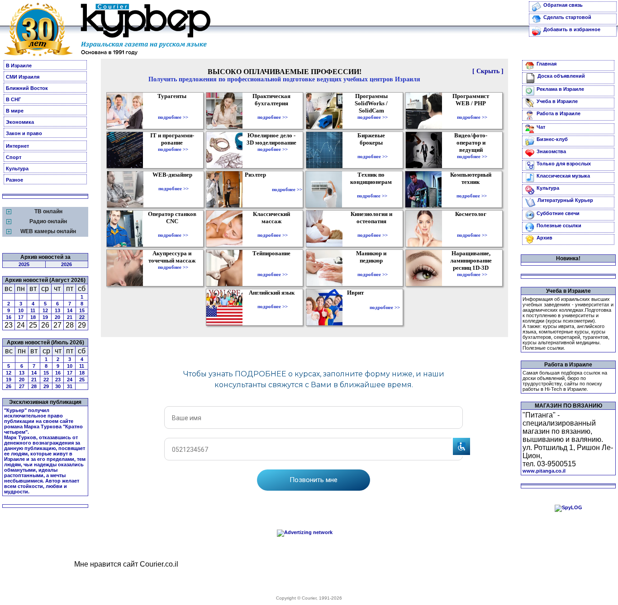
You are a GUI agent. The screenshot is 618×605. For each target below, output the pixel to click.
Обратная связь (563, 5)
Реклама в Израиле (560, 89)
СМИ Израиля (22, 77)
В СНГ (13, 99)
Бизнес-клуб (552, 139)
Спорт (13, 157)
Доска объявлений (561, 76)
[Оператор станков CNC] (173, 228)
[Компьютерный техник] (471, 189)
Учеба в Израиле (557, 101)
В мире (15, 110)
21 (69, 317)
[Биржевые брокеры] (372, 150)
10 (21, 310)
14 (69, 310)
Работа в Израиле (558, 113)
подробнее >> (173, 117)
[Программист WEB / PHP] (472, 110)
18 (33, 317)
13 (57, 310)
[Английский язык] (273, 300)
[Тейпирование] (272, 268)
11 (32, 310)
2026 (66, 264)
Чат (541, 127)
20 (57, 317)
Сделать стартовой (567, 17)
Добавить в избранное (571, 29)
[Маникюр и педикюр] (372, 268)
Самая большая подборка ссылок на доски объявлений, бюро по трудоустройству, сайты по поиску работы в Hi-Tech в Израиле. (565, 381)
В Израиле (19, 65)
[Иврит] (357, 307)
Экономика (20, 122)
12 (45, 310)
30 (58, 386)
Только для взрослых (564, 163)
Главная (546, 63)
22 (82, 317)
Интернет (17, 146)
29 (46, 386)
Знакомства (551, 151)
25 (82, 379)
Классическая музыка (563, 175)
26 (8, 386)
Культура (17, 168)
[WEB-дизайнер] (173, 182)
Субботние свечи (558, 213)
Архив (544, 237)
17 (21, 317)
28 (34, 386)
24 (69, 379)
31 (69, 386)
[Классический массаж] (272, 228)
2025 (24, 264)
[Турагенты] (173, 110)
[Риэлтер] (257, 189)
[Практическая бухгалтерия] (272, 110)
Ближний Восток (27, 88)
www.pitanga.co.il (544, 471)
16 (8, 317)
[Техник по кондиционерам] (372, 189)
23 (58, 379)
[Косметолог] (472, 228)
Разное (14, 180)
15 (82, 310)
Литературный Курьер (565, 200)
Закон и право (24, 133)
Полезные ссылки (559, 225)
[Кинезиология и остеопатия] (372, 228)
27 (21, 386)
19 (45, 317)
